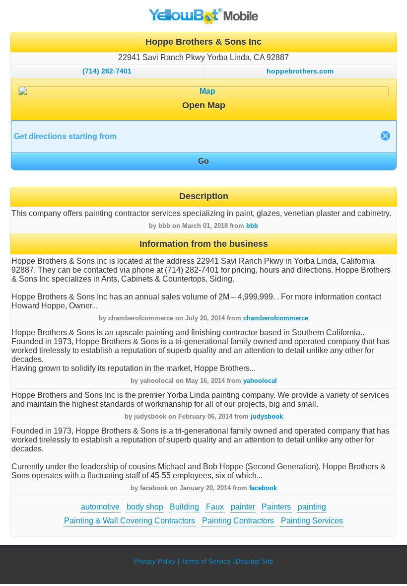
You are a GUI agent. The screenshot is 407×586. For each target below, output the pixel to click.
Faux (215, 507)
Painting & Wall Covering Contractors (129, 520)
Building (184, 507)
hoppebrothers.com (300, 71)
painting (312, 507)
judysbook (267, 416)
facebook (263, 488)
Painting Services (312, 520)
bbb (252, 225)
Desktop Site (254, 561)
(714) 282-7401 (107, 71)
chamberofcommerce (275, 318)
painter (243, 507)
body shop (145, 507)
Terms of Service (205, 561)
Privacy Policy (155, 561)
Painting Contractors (238, 520)
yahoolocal (260, 380)
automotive (100, 507)
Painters (276, 507)
